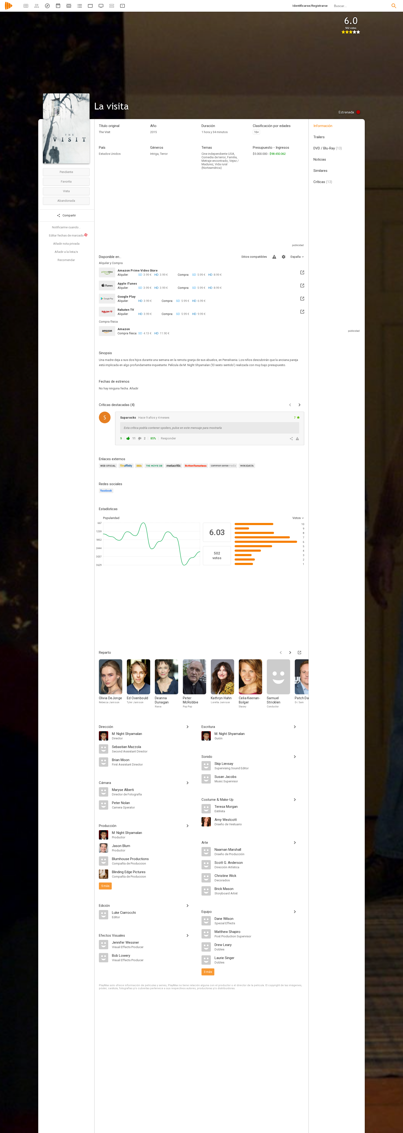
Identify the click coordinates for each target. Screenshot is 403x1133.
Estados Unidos (110, 153)
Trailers (319, 137)
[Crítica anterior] (290, 404)
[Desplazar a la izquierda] (280, 652)
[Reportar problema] (274, 256)
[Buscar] (393, 5)
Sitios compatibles (254, 256)
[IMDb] (140, 468)
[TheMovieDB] (155, 468)
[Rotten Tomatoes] (196, 468)
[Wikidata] (247, 468)
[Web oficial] (108, 468)
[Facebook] (107, 493)
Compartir (69, 215)
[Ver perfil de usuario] (104, 417)
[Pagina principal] (9, 9)
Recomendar (66, 260)
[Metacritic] (174, 468)
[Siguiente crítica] (299, 404)
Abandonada (66, 200)
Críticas (322, 182)
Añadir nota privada (66, 243)
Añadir (133, 388)
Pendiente (66, 172)
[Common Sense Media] (224, 468)
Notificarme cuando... (66, 227)
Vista (66, 191)
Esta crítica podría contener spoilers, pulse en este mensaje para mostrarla (173, 428)
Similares (320, 171)
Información (322, 126)
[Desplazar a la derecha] (290, 652)
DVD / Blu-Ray (327, 148)
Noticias (319, 159)
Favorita (66, 181)
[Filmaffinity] (126, 468)
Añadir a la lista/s (66, 252)
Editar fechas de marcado (68, 235)
